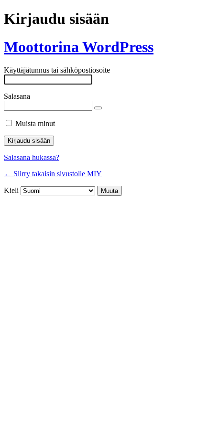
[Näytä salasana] (98, 108)
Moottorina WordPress (78, 46)
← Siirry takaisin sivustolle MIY (53, 174)
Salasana (17, 96)
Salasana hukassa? (31, 157)
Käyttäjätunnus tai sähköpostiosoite (57, 70)
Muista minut (35, 123)
